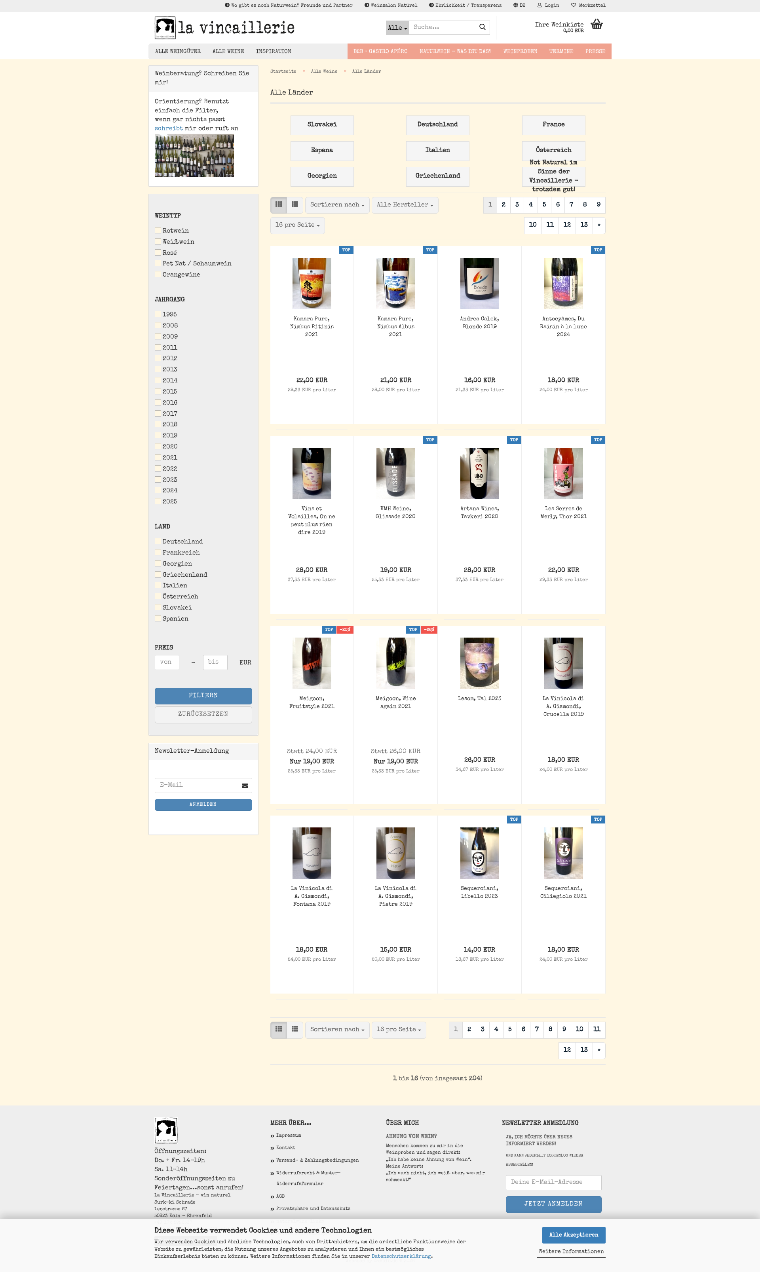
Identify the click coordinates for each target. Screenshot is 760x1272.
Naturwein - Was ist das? (456, 52)
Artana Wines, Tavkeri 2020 (479, 513)
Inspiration (273, 52)
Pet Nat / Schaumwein (197, 264)
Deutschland (183, 542)
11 (550, 225)
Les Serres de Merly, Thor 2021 (563, 513)
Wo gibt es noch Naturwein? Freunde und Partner (291, 6)
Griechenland (185, 575)
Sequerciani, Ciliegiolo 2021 (563, 892)
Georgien (177, 564)
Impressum (288, 1136)
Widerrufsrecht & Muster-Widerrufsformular (308, 1179)
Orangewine (181, 275)
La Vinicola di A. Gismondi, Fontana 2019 (311, 896)
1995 (170, 315)
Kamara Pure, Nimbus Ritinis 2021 (312, 327)
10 (533, 225)
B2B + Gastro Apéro (380, 52)
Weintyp (168, 216)
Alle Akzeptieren (573, 1235)
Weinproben (521, 52)
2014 (170, 381)
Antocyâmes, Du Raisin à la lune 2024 (563, 327)
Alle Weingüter (178, 52)
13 (584, 225)
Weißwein (178, 242)
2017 (170, 414)
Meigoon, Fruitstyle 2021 (311, 703)
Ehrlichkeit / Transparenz (468, 6)
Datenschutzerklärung (401, 1256)
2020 (170, 447)
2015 (170, 392)
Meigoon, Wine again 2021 (396, 703)
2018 (170, 425)
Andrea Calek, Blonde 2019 (479, 323)
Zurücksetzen (203, 715)
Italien (175, 586)
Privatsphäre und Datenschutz (313, 1209)
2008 (170, 326)
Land (162, 527)
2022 (170, 469)
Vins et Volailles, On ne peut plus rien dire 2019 (311, 521)
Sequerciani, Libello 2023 (479, 892)
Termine (561, 52)
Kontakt (285, 1148)
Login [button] (550, 6)
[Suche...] (482, 28)
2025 (170, 502)
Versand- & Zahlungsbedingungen (317, 1160)
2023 (170, 480)
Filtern (203, 696)
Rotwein (176, 231)
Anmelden (203, 805)
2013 (170, 370)
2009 (170, 337)
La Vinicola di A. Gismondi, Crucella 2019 (563, 706)
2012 (170, 359)
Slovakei (177, 608)
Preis (164, 648)
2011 (170, 348)
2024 (170, 491)
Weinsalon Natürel (393, 6)
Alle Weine (228, 52)
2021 (170, 458)
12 (567, 225)
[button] (519, 6)
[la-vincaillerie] (264, 28)
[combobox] (337, 205)
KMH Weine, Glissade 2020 (396, 513)
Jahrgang (170, 300)
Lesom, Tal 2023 (480, 699)
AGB (280, 1196)
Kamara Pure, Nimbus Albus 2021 (395, 327)
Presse (595, 52)
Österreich (180, 597)
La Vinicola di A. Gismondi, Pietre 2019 (395, 896)
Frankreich (181, 553)
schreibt (169, 129)
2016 (170, 403)
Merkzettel (591, 6)
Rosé (170, 253)
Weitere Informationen (571, 1252)
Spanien (175, 619)
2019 (170, 436)
